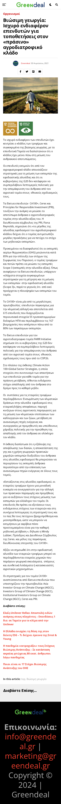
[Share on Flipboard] (33, 71)
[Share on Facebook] (20, 71)
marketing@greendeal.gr (30, 761)
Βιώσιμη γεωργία (36, 679)
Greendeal (25, 63)
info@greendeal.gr (30, 741)
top (23, 679)
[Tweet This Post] (27, 71)
